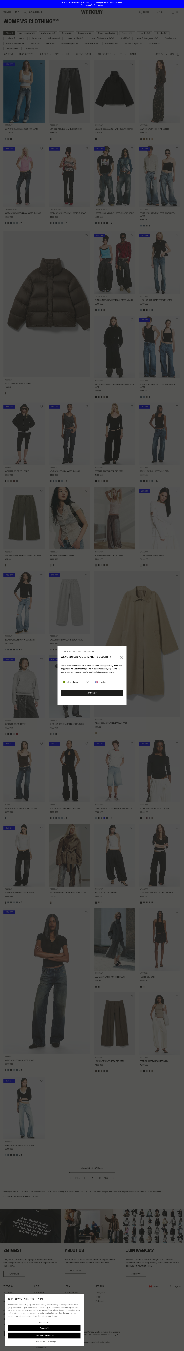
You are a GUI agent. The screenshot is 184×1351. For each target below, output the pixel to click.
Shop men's (98, 5)
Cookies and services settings (44, 1341)
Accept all (44, 1328)
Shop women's (86, 5)
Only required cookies (44, 1335)
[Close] (121, 658)
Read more (44, 1322)
